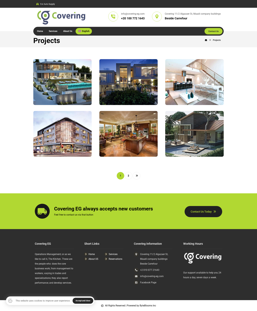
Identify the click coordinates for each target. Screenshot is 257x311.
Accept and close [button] (83, 301)
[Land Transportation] (61, 17)
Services (113, 254)
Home (91, 254)
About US (93, 259)
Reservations (115, 259)
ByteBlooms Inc (148, 305)
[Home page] (206, 40)
